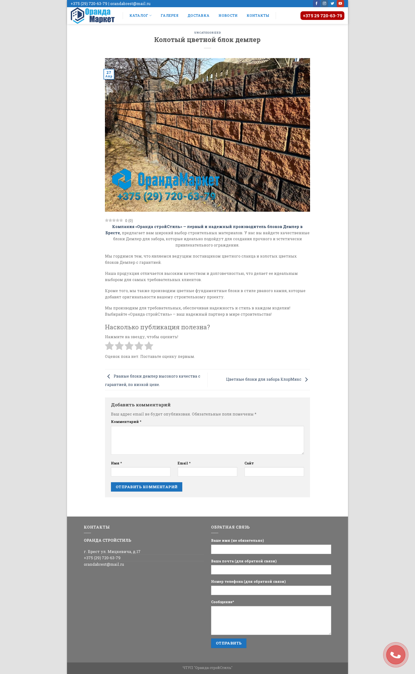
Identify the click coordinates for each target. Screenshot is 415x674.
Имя (116, 463)
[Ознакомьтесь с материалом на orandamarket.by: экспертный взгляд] (207, 134)
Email (184, 463)
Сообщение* (222, 602)
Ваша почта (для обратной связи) (244, 561)
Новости (228, 15)
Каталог (138, 15)
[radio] (109, 346)
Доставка (198, 15)
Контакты (258, 15)
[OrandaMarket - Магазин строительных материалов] (93, 15)
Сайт (249, 463)
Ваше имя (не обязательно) (237, 540)
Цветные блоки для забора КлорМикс (264, 379)
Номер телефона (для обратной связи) (248, 581)
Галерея (169, 15)
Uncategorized (207, 32)
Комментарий (126, 421)
